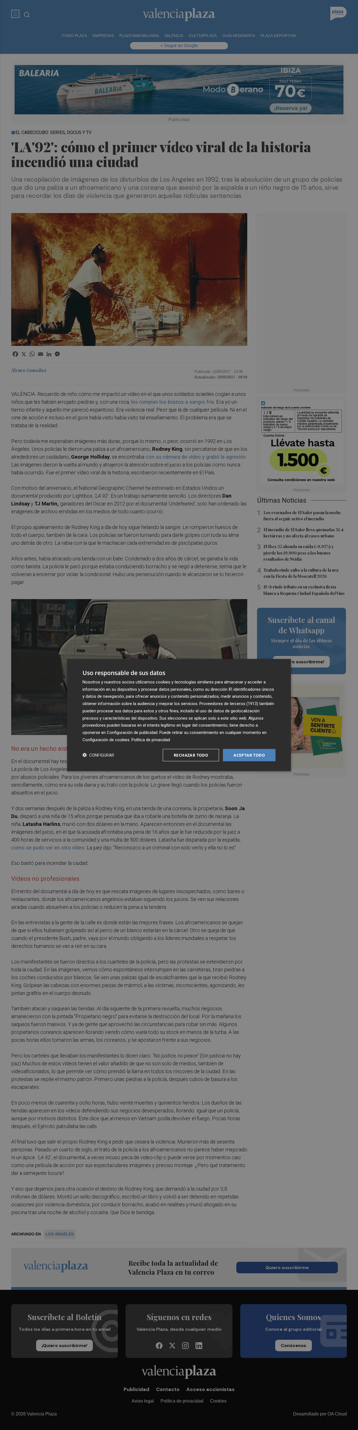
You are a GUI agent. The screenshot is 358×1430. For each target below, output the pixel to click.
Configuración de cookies (106, 739)
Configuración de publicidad (132, 732)
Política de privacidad (150, 739)
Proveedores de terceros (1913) (228, 703)
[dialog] (179, 715)
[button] (98, 755)
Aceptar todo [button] (249, 754)
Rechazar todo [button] (191, 754)
